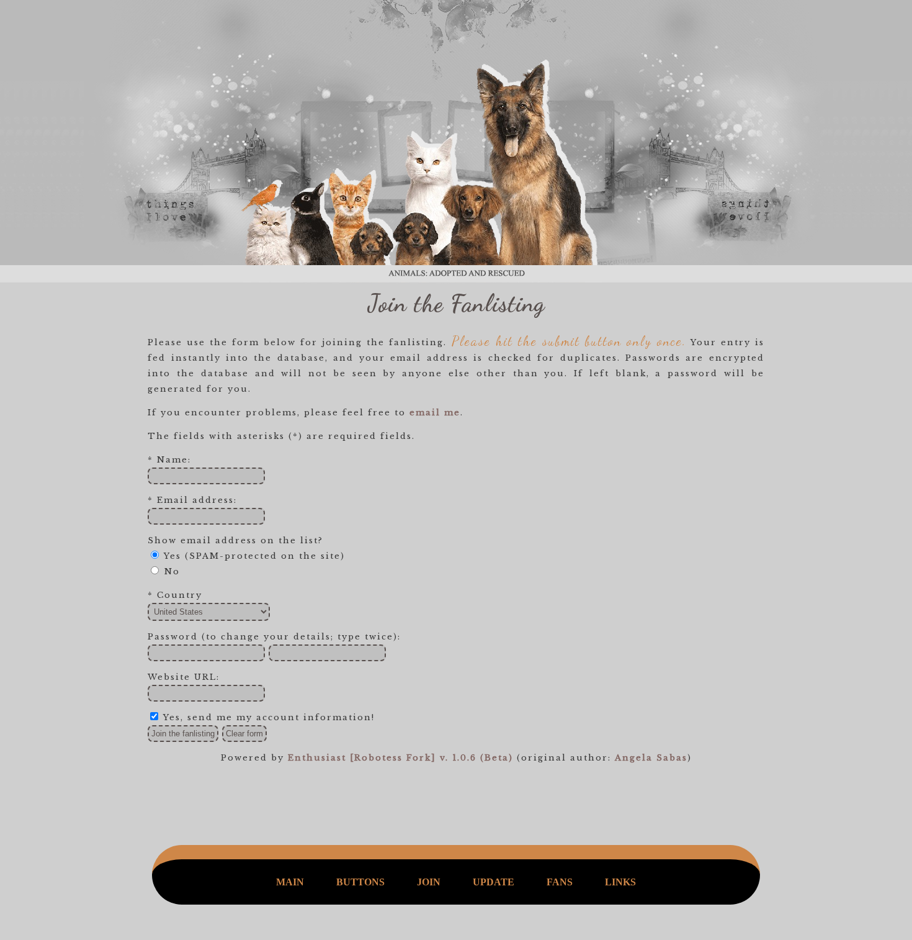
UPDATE (493, 882)
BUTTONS (360, 882)
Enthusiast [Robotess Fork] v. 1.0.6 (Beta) (400, 757)
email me (434, 412)
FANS (560, 882)
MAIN (290, 882)
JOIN (428, 882)
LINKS (620, 882)
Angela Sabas (651, 757)
